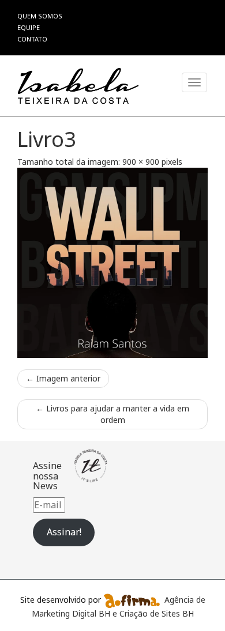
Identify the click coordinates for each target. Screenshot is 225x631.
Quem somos (39, 16)
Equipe (28, 27)
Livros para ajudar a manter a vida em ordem (112, 414)
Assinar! (64, 532)
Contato (32, 39)
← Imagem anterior (63, 378)
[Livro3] (112, 263)
